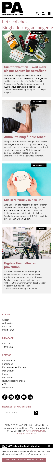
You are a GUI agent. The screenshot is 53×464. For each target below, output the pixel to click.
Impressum (7, 377)
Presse (5, 374)
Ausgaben (7, 343)
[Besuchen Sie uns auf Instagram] (11, 397)
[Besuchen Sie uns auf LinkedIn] (30, 397)
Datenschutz (8, 387)
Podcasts (6, 326)
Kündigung (7, 364)
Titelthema (7, 347)
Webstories (7, 323)
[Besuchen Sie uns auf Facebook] (4, 397)
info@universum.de (26, 433)
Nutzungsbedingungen (13, 381)
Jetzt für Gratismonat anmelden (24, 460)
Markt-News (8, 330)
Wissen (5, 320)
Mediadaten (8, 370)
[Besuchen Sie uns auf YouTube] (24, 397)
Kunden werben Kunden (14, 367)
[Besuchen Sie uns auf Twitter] (17, 397)
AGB (4, 384)
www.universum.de (35, 431)
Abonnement (8, 360)
